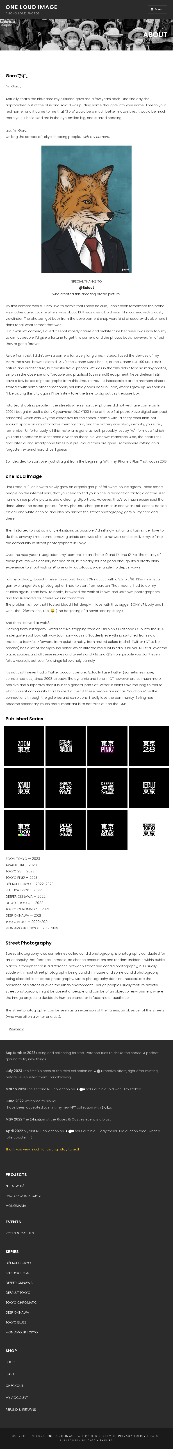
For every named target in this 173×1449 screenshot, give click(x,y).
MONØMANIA (16, 1205)
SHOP (10, 1362)
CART (10, 1373)
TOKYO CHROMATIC (21, 1302)
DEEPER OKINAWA (19, 1282)
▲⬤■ (80, 1089)
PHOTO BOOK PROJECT (24, 1195)
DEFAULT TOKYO (18, 1292)
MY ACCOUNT (17, 1397)
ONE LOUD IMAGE (31, 7)
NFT (50, 1089)
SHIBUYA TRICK (17, 1272)
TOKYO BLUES (16, 1322)
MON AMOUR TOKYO (22, 1332)
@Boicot (86, 287)
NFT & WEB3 (15, 1185)
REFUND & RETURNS (21, 1409)
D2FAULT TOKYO (18, 1262)
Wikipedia (16, 1029)
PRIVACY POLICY (132, 1436)
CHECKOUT (14, 1385)
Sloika (106, 1107)
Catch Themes (100, 1440)
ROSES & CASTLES (20, 1233)
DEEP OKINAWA (17, 1312)
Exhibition (37, 1119)
